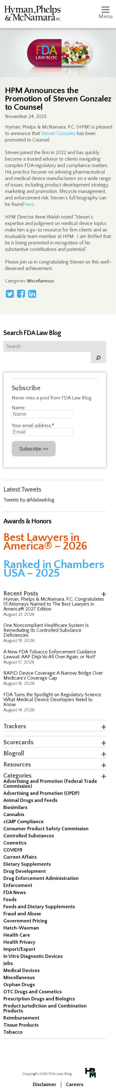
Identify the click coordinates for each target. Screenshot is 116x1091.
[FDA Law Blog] (58, 47)
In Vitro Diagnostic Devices (32, 956)
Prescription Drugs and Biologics (39, 999)
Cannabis (13, 814)
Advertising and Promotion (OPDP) (41, 793)
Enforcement (17, 885)
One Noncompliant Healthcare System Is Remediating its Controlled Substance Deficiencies (46, 630)
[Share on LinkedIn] (32, 293)
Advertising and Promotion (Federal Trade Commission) (50, 783)
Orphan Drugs (19, 984)
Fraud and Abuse (22, 914)
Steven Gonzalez (58, 133)
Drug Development (24, 871)
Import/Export (19, 949)
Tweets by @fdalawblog (28, 500)
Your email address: (33, 425)
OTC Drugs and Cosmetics (32, 992)
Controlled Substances (28, 836)
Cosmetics (14, 843)
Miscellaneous (40, 281)
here (29, 204)
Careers (74, 1084)
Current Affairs (20, 857)
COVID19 (12, 850)
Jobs (8, 963)
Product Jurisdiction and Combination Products (45, 1008)
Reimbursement (21, 1018)
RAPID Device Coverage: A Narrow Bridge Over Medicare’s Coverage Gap (53, 675)
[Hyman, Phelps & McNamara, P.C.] (32, 14)
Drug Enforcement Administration (41, 878)
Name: (18, 408)
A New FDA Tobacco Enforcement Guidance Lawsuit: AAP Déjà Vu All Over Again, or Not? (49, 654)
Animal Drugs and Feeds (30, 800)
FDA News (14, 892)
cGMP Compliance (23, 821)
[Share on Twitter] (10, 293)
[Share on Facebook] (21, 293)
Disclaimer (44, 1084)
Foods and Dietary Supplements (39, 906)
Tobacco (13, 1032)
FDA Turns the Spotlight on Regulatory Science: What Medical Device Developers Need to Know (52, 699)
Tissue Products (20, 1025)
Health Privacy (19, 942)
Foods (9, 899)
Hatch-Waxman (21, 928)
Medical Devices (21, 970)
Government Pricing (25, 921)
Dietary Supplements (27, 864)
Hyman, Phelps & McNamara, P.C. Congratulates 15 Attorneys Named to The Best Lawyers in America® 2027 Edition (53, 604)
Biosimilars (15, 807)
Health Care (16, 935)
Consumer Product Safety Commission (45, 829)
